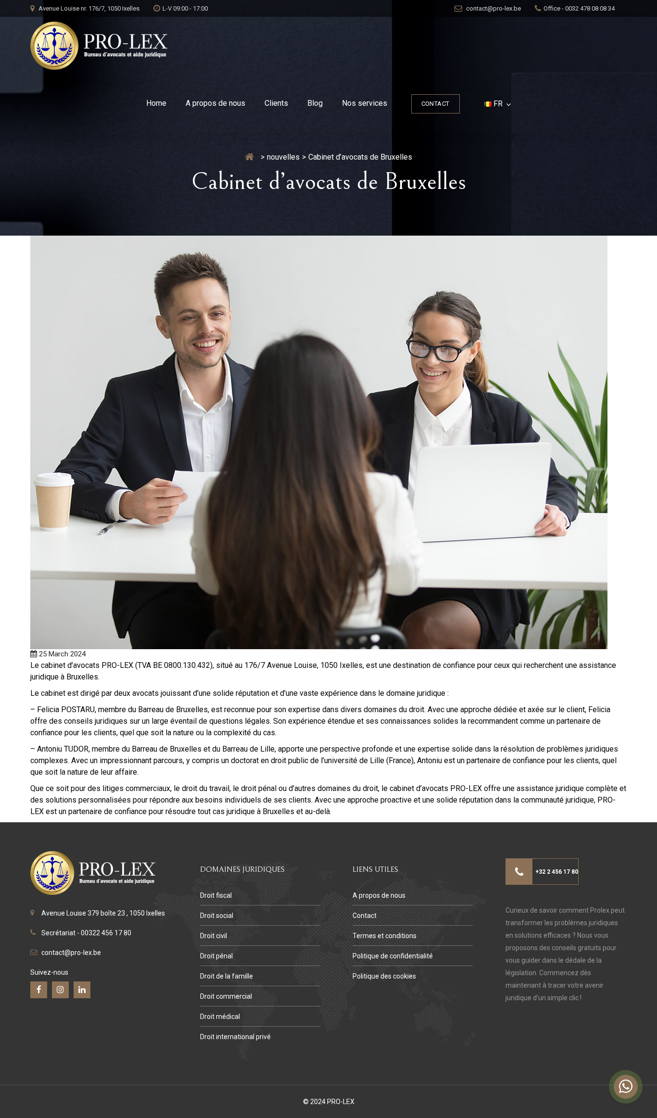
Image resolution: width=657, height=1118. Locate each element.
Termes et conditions (385, 936)
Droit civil (213, 936)
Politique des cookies (384, 976)
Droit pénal (216, 956)
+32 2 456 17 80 (556, 871)
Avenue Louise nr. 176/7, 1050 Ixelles (88, 8)
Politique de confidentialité (393, 956)
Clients (276, 103)
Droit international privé (235, 1037)
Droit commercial (226, 996)
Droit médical (220, 1016)
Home (156, 103)
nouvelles (283, 157)
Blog (315, 103)
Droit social (216, 915)
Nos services (364, 103)
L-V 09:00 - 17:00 (185, 8)
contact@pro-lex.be (493, 8)
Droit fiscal (216, 895)
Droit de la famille (226, 976)
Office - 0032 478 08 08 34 (579, 8)
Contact (435, 103)
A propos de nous (215, 103)
